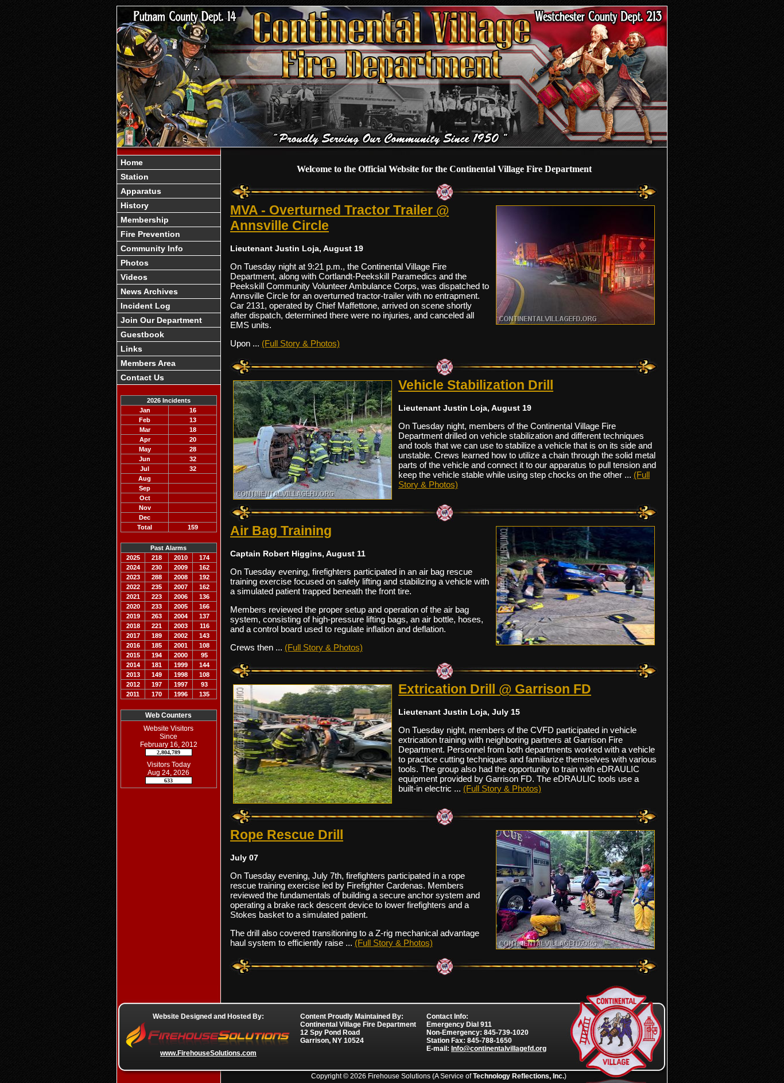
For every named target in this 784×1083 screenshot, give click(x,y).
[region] (168, 269)
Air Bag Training (281, 530)
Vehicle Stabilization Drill (475, 384)
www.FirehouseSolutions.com (208, 1053)
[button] (168, 176)
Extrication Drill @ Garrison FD (494, 688)
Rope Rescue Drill (286, 834)
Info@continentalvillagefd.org (498, 1049)
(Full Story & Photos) (301, 343)
